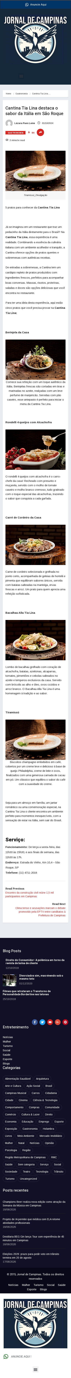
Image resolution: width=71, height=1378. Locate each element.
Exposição (11, 1128)
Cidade (9, 1100)
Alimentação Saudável (18, 1078)
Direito (49, 1114)
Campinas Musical (15, 1093)
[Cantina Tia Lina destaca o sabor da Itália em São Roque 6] (35, 740)
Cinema (23, 1100)
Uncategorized (28, 1178)
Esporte (7, 1059)
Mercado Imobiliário (51, 1135)
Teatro (26, 1171)
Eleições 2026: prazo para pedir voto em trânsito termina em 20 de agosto (31, 1256)
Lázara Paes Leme (24, 123)
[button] (21, 76)
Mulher (7, 1041)
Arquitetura (42, 1078)
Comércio (10, 1114)
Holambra (48, 1128)
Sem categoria (26, 1164)
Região (26, 1150)
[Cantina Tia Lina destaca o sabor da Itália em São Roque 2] (35, 360)
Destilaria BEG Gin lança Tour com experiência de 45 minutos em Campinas (33, 1238)
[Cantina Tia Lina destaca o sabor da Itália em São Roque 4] (35, 545)
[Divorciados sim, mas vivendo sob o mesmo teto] (9, 980)
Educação (27, 1121)
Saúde (6, 1054)
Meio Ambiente (25, 1135)
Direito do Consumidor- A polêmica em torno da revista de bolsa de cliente (35, 961)
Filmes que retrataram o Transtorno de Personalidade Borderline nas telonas (27, 992)
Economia (10, 1121)
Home (8, 93)
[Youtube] (50, 1022)
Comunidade (52, 1107)
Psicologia (11, 1150)
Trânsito (58, 1171)
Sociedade (11, 1171)
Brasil (49, 1085)
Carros (36, 1093)
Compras (34, 1107)
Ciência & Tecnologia (45, 1100)
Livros (8, 1135)
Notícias (8, 1037)
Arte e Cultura (13, 1085)
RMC (54, 1157)
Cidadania (51, 1093)
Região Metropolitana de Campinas (25, 1157)
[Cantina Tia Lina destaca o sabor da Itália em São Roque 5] (35, 640)
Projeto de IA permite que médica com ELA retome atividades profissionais (31, 1221)
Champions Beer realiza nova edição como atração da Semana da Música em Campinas (34, 1203)
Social (6, 1050)
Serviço (44, 1164)
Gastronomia (21, 93)
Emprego (44, 1121)
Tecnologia (42, 1171)
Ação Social (33, 1085)
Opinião (49, 1143)
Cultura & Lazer (30, 1114)
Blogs (6, 1063)
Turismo (8, 1045)
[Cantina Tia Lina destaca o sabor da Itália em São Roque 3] (35, 449)
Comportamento (14, 1107)
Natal (21, 1143)
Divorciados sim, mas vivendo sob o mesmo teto (41, 977)
